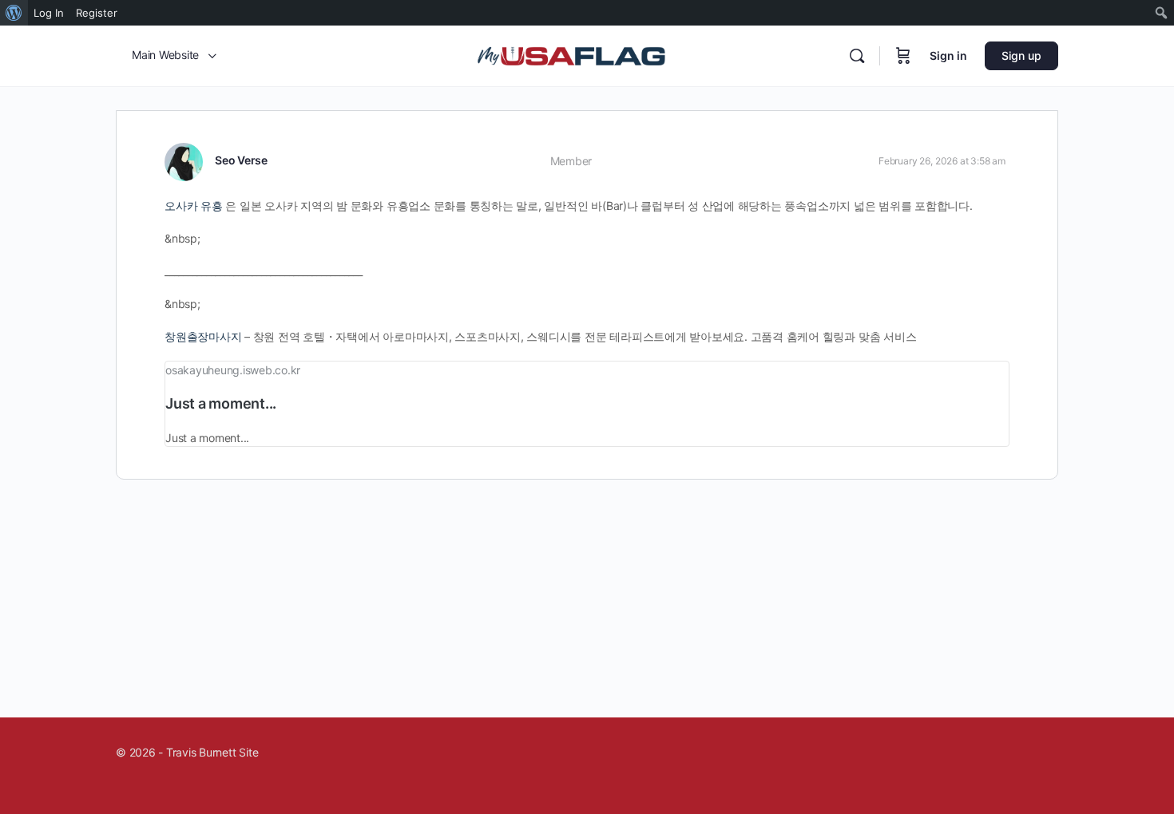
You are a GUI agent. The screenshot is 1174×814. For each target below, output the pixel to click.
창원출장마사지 (203, 336)
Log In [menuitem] (49, 12)
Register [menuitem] (96, 12)
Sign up (1021, 55)
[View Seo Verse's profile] (184, 162)
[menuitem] (14, 13)
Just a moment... (220, 403)
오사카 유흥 (194, 205)
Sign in (948, 55)
